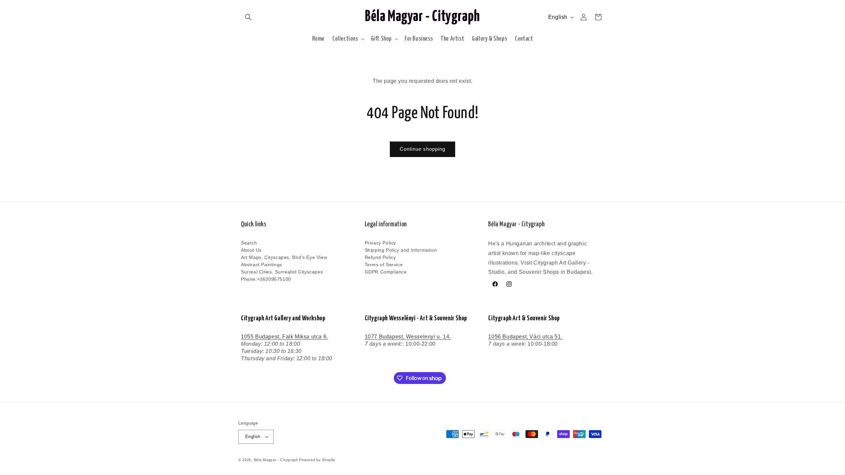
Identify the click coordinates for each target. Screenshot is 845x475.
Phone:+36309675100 (266, 279)
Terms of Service (384, 264)
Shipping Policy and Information (401, 250)
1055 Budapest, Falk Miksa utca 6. (284, 336)
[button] (248, 17)
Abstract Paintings (261, 264)
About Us (251, 250)
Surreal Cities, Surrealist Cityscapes (282, 271)
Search (249, 243)
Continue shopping (422, 149)
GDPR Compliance (386, 271)
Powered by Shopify (317, 460)
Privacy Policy (380, 243)
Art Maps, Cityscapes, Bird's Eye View (284, 257)
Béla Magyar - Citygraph (276, 460)
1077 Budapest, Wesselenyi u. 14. (408, 336)
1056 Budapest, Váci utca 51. (525, 336)
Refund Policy (380, 257)
